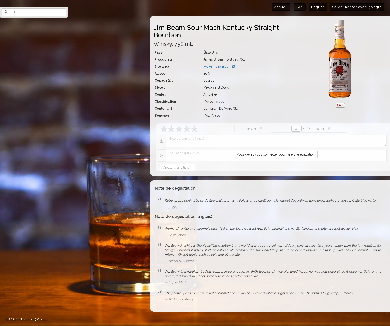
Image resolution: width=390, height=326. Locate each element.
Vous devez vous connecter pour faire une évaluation (276, 154)
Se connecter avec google (357, 7)
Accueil (281, 7)
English (318, 7)
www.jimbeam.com (217, 66)
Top (299, 7)
